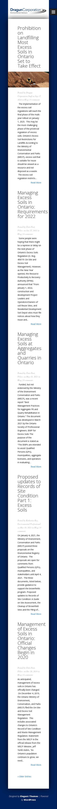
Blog (26, 99)
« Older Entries (24, 776)
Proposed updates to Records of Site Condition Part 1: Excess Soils (29, 493)
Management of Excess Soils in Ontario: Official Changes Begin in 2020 (32, 640)
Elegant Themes (29, 796)
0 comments (35, 99)
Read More (36, 183)
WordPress (30, 799)
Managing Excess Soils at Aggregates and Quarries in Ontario (29, 348)
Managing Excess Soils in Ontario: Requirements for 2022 (33, 204)
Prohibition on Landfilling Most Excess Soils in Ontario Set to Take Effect (29, 47)
